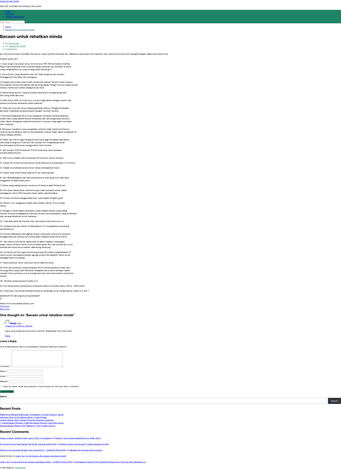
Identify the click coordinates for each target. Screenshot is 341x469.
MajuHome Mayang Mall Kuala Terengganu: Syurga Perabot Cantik (32, 414)
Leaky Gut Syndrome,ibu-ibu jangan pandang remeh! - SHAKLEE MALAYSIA (36, 462)
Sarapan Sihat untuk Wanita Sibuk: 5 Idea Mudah (23, 417)
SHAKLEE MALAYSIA (9, 1)
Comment (5, 366)
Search (3, 396)
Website (4, 381)
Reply (8, 335)
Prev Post (4, 306)
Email (3, 376)
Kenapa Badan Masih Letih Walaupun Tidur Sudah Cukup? (28, 425)
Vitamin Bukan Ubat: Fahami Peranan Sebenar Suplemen (27, 420)
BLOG (8, 11)
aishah (13, 323)
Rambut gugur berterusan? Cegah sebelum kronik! (84, 444)
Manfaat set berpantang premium (85, 450)
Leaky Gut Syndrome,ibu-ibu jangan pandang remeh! (40, 456)
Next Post (5, 309)
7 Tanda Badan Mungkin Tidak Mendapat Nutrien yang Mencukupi (32, 423)
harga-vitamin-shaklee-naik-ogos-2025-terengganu (26, 438)
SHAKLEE (9, 14)
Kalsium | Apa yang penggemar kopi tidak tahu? (78, 438)
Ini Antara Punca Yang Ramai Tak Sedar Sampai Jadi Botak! (28, 444)
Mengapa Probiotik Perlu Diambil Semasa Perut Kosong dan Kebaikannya (111, 462)
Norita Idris (14, 43)
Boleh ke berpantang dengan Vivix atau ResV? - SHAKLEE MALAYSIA (33, 450)
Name (3, 371)
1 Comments (11, 49)
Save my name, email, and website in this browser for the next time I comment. (41, 386)
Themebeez (20, 467)
